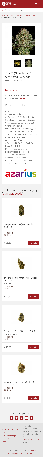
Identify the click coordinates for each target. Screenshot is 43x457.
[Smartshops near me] (36, 4)
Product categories (14, 15)
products (23, 98)
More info (33, 243)
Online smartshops (9, 436)
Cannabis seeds (29, 15)
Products (5, 439)
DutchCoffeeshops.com (32, 440)
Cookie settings (29, 453)
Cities (4, 442)
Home (3, 15)
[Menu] (40, 4)
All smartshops (7, 432)
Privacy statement (15, 453)
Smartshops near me (10, 429)
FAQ (28, 450)
